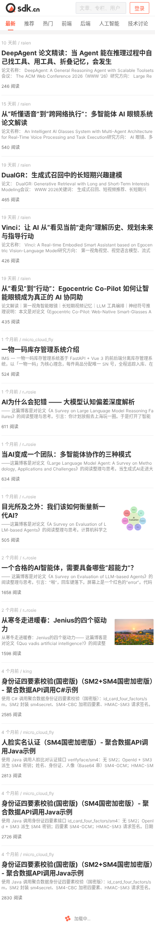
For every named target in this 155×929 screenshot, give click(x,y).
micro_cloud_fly (37, 339)
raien (26, 43)
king (27, 671)
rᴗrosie (29, 392)
